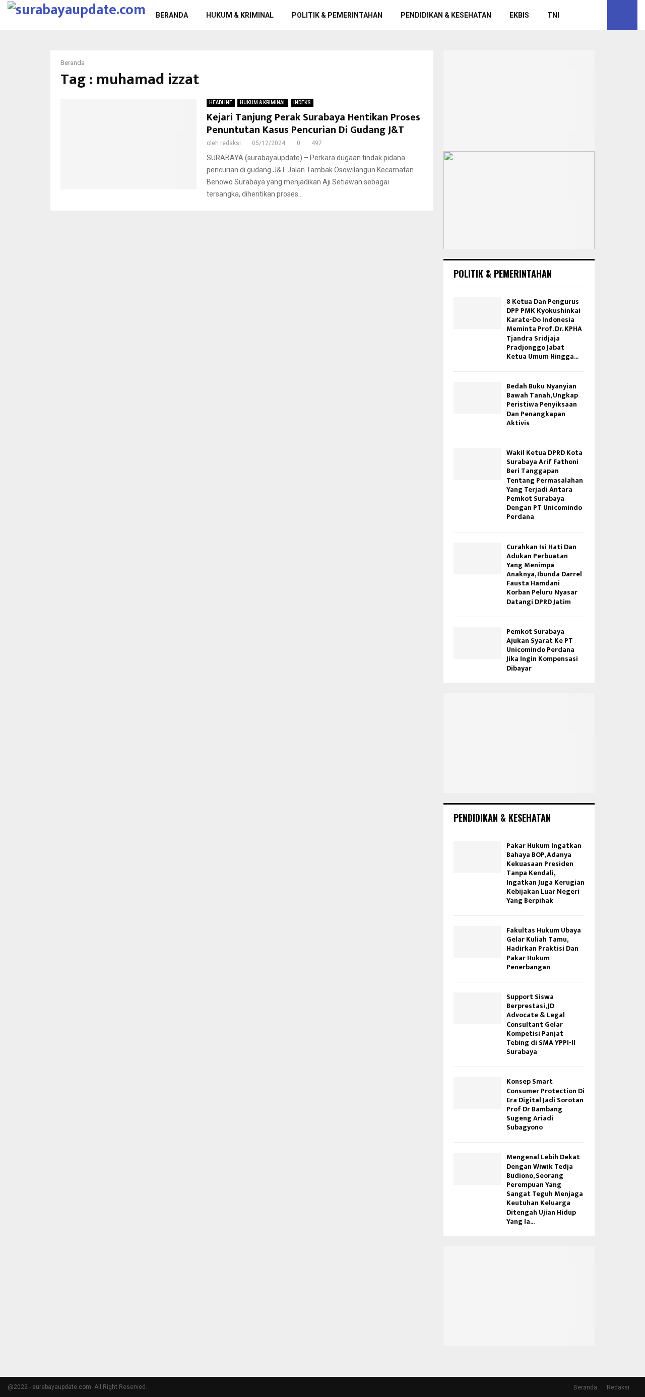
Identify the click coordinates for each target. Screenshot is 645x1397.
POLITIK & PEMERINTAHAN (337, 15)
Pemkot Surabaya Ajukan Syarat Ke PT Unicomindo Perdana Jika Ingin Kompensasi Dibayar (542, 650)
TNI (553, 15)
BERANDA (172, 15)
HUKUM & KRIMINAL (240, 15)
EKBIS (519, 15)
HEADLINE (220, 102)
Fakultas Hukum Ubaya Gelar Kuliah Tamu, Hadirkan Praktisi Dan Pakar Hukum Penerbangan (543, 948)
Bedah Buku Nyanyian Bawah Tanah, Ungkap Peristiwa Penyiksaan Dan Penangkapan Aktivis (542, 404)
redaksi (230, 143)
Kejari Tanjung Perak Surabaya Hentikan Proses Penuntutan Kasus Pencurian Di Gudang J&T (313, 124)
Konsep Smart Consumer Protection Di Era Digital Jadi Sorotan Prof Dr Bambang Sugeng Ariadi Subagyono (545, 1104)
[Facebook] (574, 15)
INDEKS (302, 102)
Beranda (585, 1387)
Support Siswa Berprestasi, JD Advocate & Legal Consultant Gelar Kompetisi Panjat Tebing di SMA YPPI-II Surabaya (540, 1024)
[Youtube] (596, 15)
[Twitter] (585, 15)
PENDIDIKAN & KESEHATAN (446, 15)
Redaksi (618, 1387)
